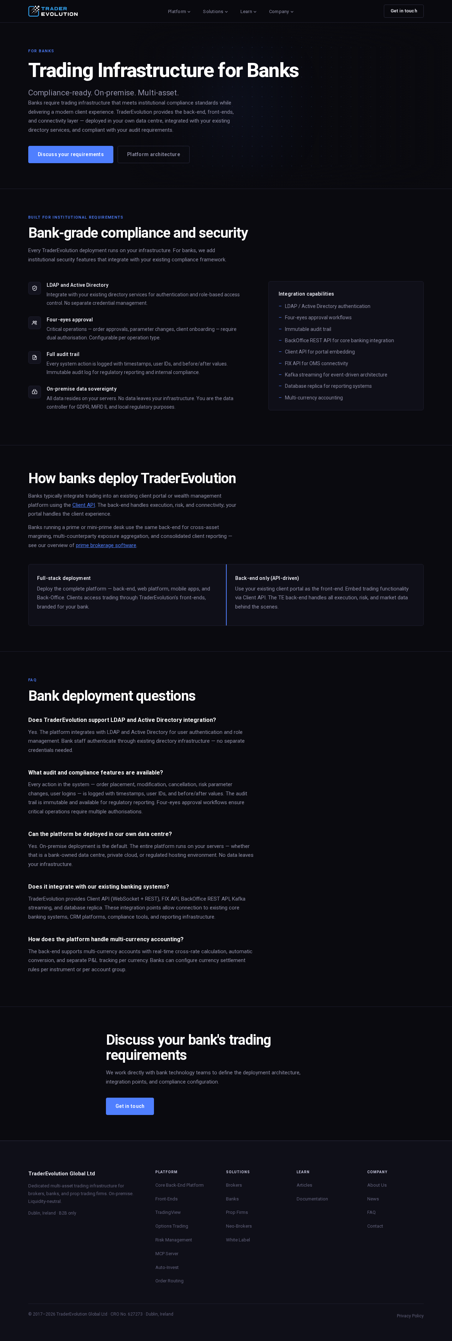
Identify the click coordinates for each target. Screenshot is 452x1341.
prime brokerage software (106, 545)
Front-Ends (166, 1198)
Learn (246, 11)
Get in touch (404, 10)
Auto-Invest (167, 1267)
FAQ (371, 1212)
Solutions (213, 11)
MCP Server (166, 1253)
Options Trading (171, 1226)
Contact (375, 1226)
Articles (304, 1185)
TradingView (168, 1212)
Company (279, 11)
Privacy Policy (410, 1315)
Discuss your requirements (71, 154)
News (373, 1198)
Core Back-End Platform (179, 1185)
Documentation (312, 1198)
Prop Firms (237, 1212)
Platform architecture (153, 154)
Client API (83, 505)
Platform (177, 11)
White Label (238, 1239)
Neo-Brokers (239, 1226)
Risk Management (173, 1239)
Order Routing (169, 1280)
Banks (232, 1198)
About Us (377, 1185)
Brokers (234, 1185)
